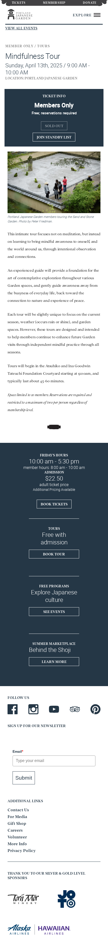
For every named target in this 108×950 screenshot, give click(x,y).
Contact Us (18, 809)
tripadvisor (75, 709)
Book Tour (54, 554)
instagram (33, 709)
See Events (54, 611)
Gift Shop (17, 823)
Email (18, 751)
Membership (54, 2)
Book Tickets (54, 504)
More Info (17, 843)
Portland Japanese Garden (25, 14)
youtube (54, 709)
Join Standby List (54, 137)
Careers (15, 829)
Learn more (54, 661)
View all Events (21, 28)
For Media (17, 816)
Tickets (19, 2)
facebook (13, 709)
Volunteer (17, 836)
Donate (89, 2)
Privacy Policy (22, 850)
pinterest (95, 709)
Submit (23, 778)
